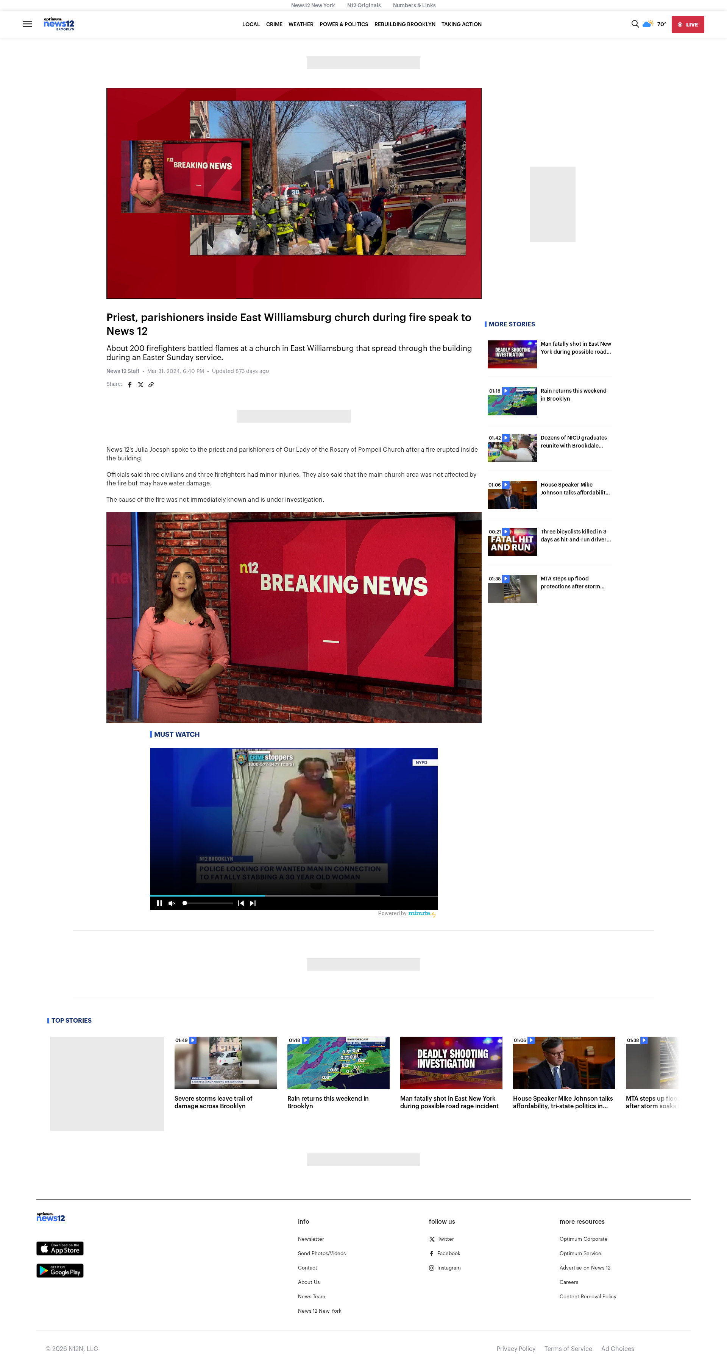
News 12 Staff (122, 371)
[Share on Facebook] (130, 385)
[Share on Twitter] (140, 385)
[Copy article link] (151, 385)
